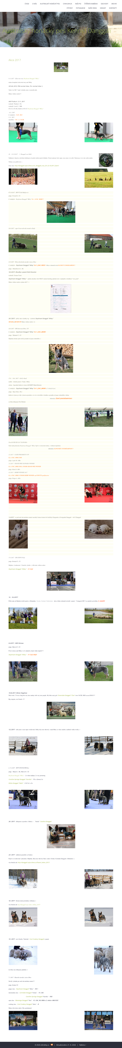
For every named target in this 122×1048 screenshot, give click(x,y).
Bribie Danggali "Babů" (16, 783)
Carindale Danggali (25, 993)
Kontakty (113, 8)
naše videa (92, 8)
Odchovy (104, 4)
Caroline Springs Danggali (34, 996)
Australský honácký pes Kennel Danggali (56, 30)
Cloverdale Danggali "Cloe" (66, 695)
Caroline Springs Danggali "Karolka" (20, 779)
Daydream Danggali (22, 989)
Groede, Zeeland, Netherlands (45, 601)
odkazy (103, 8)
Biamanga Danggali (21, 1000)
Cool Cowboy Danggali (36, 939)
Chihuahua (67, 4)
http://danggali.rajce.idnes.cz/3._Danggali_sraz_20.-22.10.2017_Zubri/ (36, 166)
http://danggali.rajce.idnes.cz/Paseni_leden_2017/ (33, 862)
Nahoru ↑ (82, 1045)
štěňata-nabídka (91, 4)
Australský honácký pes (50, 4)
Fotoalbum (80, 8)
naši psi (78, 4)
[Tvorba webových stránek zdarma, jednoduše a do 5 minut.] (52, 1045)
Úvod (27, 4)
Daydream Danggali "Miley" (31, 78)
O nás (34, 4)
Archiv (114, 4)
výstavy (70, 8)
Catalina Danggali (45, 821)
